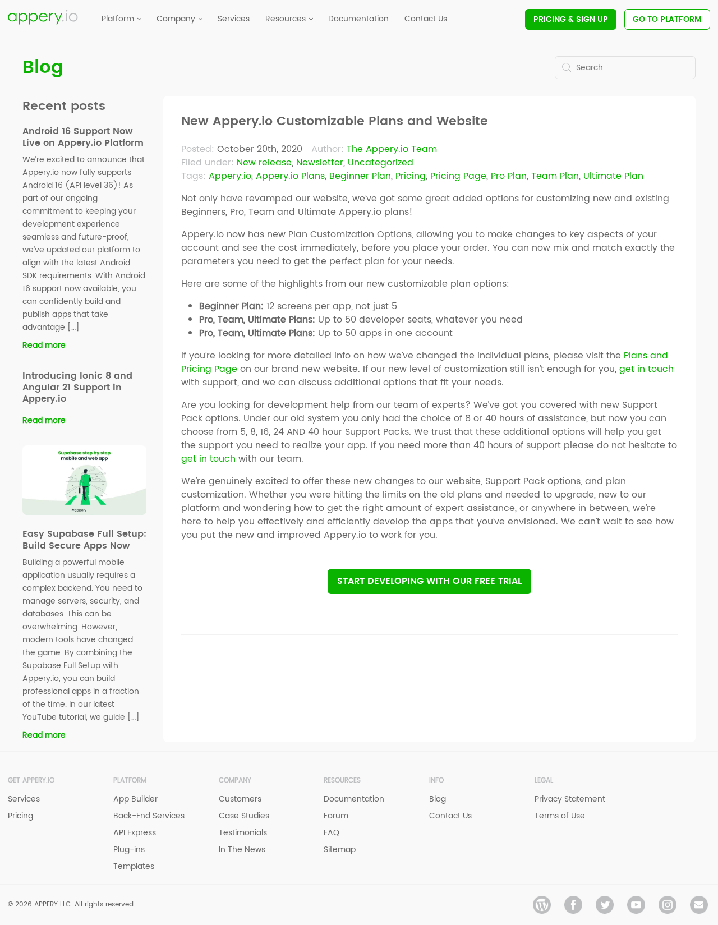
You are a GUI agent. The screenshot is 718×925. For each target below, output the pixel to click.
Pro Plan (509, 176)
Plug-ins (129, 849)
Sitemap (340, 849)
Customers (240, 799)
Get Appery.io (31, 780)
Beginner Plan (360, 176)
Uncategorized (380, 162)
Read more (44, 345)
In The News (242, 849)
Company (235, 780)
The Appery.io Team (392, 149)
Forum (336, 815)
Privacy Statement (570, 799)
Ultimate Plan (613, 176)
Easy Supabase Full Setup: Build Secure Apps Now (84, 540)
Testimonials (243, 832)
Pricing (570, 19)
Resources (342, 780)
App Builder (135, 799)
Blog (42, 67)
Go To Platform (667, 19)
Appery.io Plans (290, 176)
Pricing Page (458, 176)
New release (264, 162)
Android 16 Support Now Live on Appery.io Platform (83, 137)
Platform (129, 780)
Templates (133, 866)
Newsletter (319, 162)
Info (436, 780)
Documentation (354, 799)
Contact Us (450, 815)
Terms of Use (560, 815)
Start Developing (429, 581)
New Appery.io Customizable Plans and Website (334, 122)
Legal (544, 780)
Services (24, 799)
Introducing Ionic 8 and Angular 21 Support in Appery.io (77, 388)
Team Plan (555, 176)
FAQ (331, 832)
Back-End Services (149, 815)
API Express (134, 832)
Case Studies (244, 815)
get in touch (646, 369)
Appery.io (230, 176)
